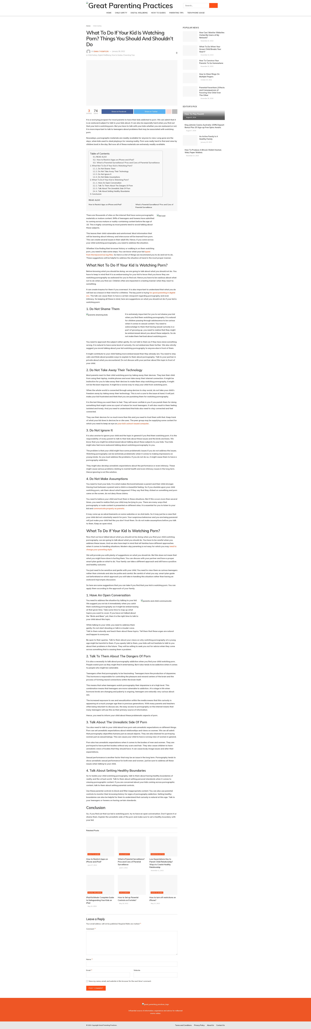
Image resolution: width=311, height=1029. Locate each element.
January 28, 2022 (118, 51)
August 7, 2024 (191, 130)
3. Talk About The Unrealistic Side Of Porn (113, 188)
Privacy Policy (199, 1025)
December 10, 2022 (206, 55)
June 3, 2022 (123, 868)
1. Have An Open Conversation (108, 183)
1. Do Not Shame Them (105, 168)
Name (89, 959)
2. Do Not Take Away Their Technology (112, 171)
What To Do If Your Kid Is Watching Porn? (110, 180)
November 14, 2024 (192, 156)
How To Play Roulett (194, 114)
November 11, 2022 (157, 870)
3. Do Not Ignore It (103, 174)
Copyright (95, 1025)
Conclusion (96, 194)
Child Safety (121, 13)
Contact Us (220, 1025)
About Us (210, 1025)
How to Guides (158, 13)
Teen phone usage (196, 13)
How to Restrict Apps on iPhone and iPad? (115, 160)
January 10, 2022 (206, 142)
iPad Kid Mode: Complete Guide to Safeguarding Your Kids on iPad (100, 900)
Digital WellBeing (139, 13)
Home (108, 13)
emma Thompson (101, 51)
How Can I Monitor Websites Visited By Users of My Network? (211, 35)
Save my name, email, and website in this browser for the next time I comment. (120, 981)
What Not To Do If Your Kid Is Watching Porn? (112, 166)
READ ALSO (101, 157)
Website (137, 970)
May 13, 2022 (155, 903)
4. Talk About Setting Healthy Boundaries (113, 191)
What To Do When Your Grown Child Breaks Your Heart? (210, 49)
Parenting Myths (157, 854)
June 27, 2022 (92, 865)
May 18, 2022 (123, 903)
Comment (91, 929)
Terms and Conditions (183, 1025)
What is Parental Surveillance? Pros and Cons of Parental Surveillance (128, 162)
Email (89, 970)
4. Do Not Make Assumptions (108, 177)
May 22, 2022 (92, 906)
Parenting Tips (176, 13)
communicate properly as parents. (109, 508)
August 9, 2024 (191, 117)
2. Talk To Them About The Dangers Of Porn (114, 185)
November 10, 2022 (206, 41)
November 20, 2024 (206, 98)
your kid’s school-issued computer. (133, 423)
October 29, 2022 (206, 80)
